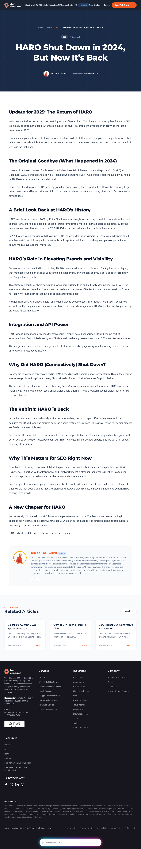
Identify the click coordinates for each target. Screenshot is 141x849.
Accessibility (102, 828)
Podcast (8, 758)
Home (40, 27)
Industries (79, 670)
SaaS (75, 718)
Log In (107, 5)
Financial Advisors (81, 691)
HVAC (75, 696)
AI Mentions (63, 5)
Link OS (42, 677)
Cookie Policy (116, 828)
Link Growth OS (32, 5)
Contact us (112, 687)
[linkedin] (17, 784)
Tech (75, 723)
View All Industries (81, 727)
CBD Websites (79, 687)
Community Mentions (48, 709)
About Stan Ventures (116, 677)
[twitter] (11, 784)
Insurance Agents (80, 714)
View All (126, 611)
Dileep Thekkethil (59, 74)
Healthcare (78, 709)
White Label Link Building (49, 682)
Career (110, 682)
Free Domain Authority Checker (17, 763)
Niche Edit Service (46, 705)
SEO (57, 27)
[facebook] (6, 784)
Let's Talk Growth (122, 5)
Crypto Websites (80, 700)
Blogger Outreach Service (49, 696)
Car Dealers (78, 677)
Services (44, 670)
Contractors (78, 682)
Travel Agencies (79, 705)
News (49, 27)
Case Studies (94, 5)
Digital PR (78, 5)
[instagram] (22, 784)
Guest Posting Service (48, 700)
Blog (6, 749)
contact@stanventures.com (16, 712)
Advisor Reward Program (118, 691)
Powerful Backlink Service (50, 687)
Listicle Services (45, 691)
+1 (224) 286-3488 (12, 715)
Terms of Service (87, 828)
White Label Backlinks (48, 5)
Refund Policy (131, 828)
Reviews (7, 745)
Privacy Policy (71, 828)
